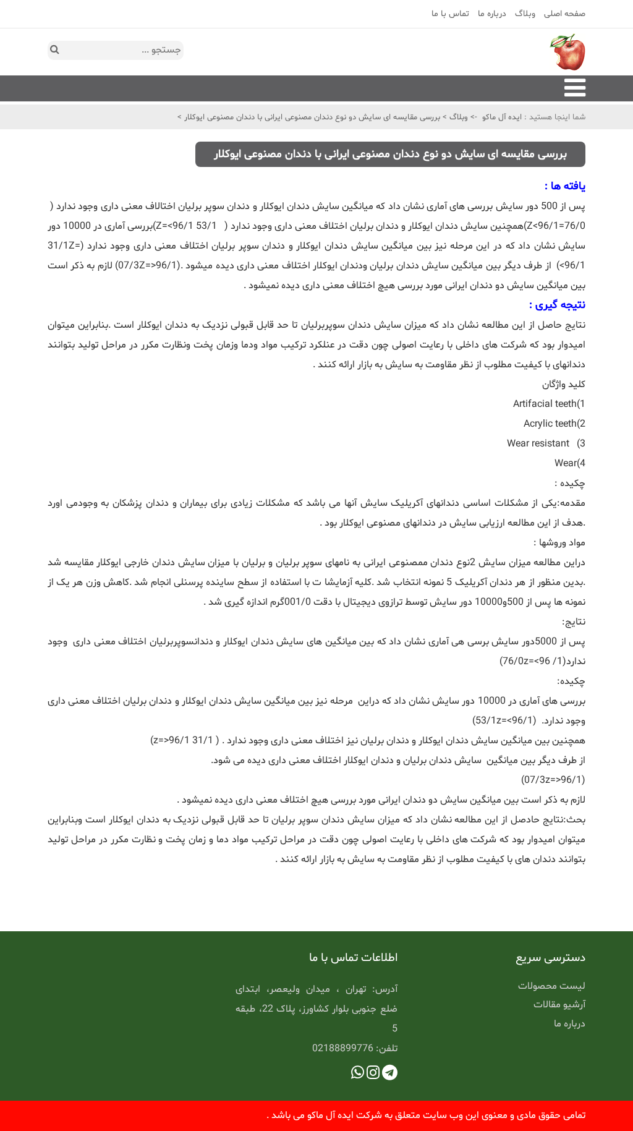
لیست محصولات (551, 986)
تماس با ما (450, 14)
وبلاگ (525, 14)
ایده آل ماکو (502, 117)
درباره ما (492, 14)
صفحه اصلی (564, 14)
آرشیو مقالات (559, 1005)
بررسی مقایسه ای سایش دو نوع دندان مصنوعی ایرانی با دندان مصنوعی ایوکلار (311, 117)
